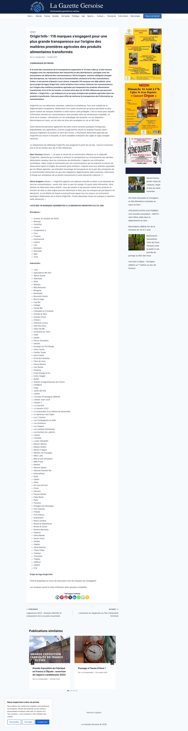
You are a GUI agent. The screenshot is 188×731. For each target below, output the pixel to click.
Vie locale (65, 16)
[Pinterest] (62, 597)
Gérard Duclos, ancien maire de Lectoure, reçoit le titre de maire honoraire (154, 184)
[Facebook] (57, 597)
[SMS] (83, 597)
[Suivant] (112, 662)
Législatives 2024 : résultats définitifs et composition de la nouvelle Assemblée (44, 612)
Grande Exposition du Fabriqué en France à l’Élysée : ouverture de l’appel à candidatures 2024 (49, 671)
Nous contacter (152, 16)
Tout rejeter (28, 722)
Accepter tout (42, 722)
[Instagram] (66, 597)
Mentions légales (94, 712)
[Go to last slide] (32, 662)
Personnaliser (14, 722)
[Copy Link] (87, 597)
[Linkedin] (74, 597)
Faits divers (123, 16)
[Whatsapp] (79, 597)
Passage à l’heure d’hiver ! (92, 668)
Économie (111, 16)
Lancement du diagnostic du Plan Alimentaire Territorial (98, 612)
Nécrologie (135, 16)
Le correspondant (39, 57)
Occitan (55, 16)
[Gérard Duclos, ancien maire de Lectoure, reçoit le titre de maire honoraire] (136, 184)
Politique (75, 16)
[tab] (68, 690)
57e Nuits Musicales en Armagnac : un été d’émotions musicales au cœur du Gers (143, 201)
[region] (28, 713)
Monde (39, 16)
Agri (83, 16)
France (47, 16)
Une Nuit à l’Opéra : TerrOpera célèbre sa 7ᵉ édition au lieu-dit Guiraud (142, 265)
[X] (70, 597)
